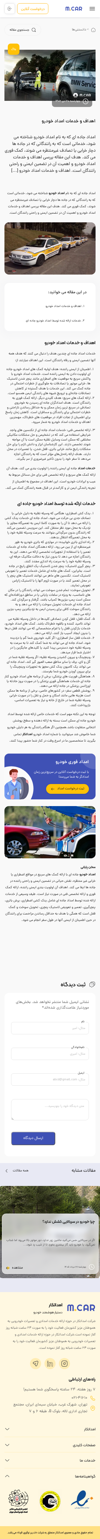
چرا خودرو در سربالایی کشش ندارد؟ (68, 1221)
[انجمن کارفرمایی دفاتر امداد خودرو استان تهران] (18, 1501)
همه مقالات (21, 1170)
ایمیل (81, 1073)
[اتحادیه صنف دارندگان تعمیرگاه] (50, 1501)
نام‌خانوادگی (77, 1047)
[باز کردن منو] (92, 9)
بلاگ (13, 49)
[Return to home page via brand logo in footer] (81, 1307)
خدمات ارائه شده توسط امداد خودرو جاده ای (53, 321)
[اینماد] (81, 1511)
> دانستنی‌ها (80, 30)
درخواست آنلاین (33, 8)
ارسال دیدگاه (33, 1138)
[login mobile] (9, 8)
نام (82, 1022)
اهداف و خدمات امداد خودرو (69, 121)
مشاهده (17, 1268)
